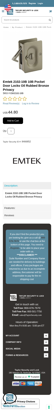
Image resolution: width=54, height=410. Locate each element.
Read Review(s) (11, 103)
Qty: (5, 131)
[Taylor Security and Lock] (22, 11)
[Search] (49, 19)
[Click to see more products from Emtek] (27, 161)
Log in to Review (30, 103)
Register (32, 3)
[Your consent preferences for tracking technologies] (49, 407)
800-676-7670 (32, 308)
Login (40, 3)
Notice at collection (14, 406)
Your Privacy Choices (23, 401)
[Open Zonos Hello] (6, 6)
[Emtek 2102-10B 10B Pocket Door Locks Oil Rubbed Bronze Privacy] (27, 33)
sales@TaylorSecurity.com (30, 315)
